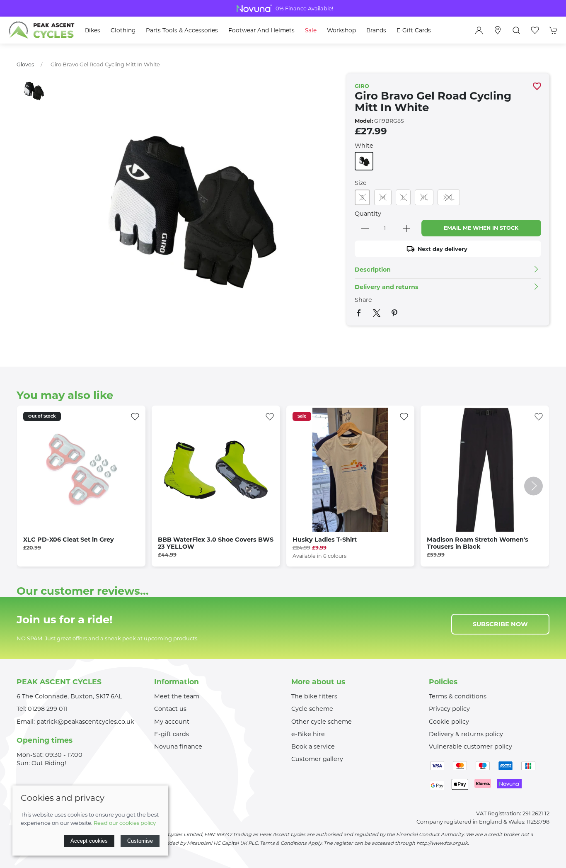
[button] (516, 30)
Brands (376, 30)
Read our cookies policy (125, 822)
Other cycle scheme (321, 721)
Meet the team (176, 696)
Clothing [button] (123, 30)
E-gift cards (171, 734)
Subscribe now (500, 624)
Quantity (368, 213)
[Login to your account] (479, 30)
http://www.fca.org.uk (442, 843)
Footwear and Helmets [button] (261, 30)
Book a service (313, 746)
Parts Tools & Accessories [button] (182, 30)
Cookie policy (449, 721)
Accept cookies (89, 841)
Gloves (25, 64)
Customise (140, 841)
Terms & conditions (457, 696)
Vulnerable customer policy (470, 746)
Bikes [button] (92, 30)
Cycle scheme (312, 708)
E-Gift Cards (414, 30)
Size (361, 183)
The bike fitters (314, 696)
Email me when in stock (481, 228)
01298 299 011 (47, 708)
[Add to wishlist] (135, 416)
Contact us (170, 708)
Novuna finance (178, 746)
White (364, 145)
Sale (311, 30)
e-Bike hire (308, 734)
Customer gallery (317, 759)
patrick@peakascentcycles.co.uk (85, 721)
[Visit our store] (497, 30)
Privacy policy (449, 708)
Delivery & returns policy (466, 734)
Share (363, 300)
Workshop (341, 30)
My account (171, 721)
